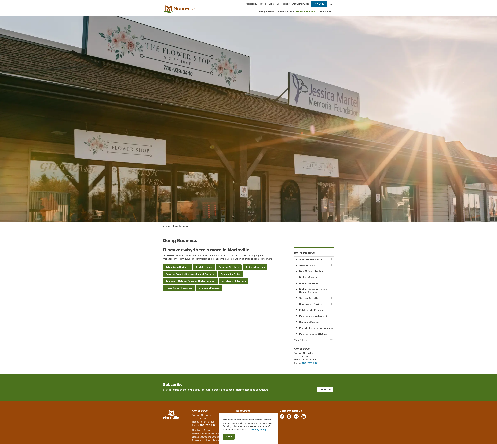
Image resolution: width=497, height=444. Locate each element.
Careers (263, 4)
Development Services (234, 281)
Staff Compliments (300, 4)
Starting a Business (209, 288)
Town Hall (325, 11)
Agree (228, 436)
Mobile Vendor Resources (179, 288)
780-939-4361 (310, 363)
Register (285, 4)
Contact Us (274, 4)
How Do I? (319, 3)
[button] (311, 340)
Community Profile (230, 274)
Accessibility (251, 4)
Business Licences (255, 267)
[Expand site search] (331, 4)
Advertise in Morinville (177, 267)
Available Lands (204, 267)
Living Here (265, 11)
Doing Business (305, 11)
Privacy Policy (258, 429)
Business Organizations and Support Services (190, 274)
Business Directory (229, 267)
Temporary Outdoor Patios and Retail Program (190, 281)
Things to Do (284, 11)
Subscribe (325, 389)
